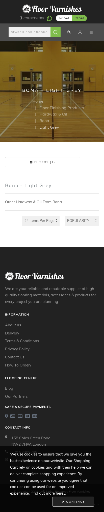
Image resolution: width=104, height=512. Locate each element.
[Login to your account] (80, 32)
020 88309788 (33, 18)
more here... (56, 493)
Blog (9, 388)
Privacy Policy (17, 349)
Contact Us (14, 357)
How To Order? (18, 365)
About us (13, 325)
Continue (75, 501)
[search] (35, 32)
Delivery (12, 333)
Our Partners (16, 396)
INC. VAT (64, 18)
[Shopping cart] (68, 32)
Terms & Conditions (22, 340)
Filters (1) (44, 162)
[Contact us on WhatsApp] (49, 18)
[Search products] (55, 32)
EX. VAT (79, 18)
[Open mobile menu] (91, 32)
